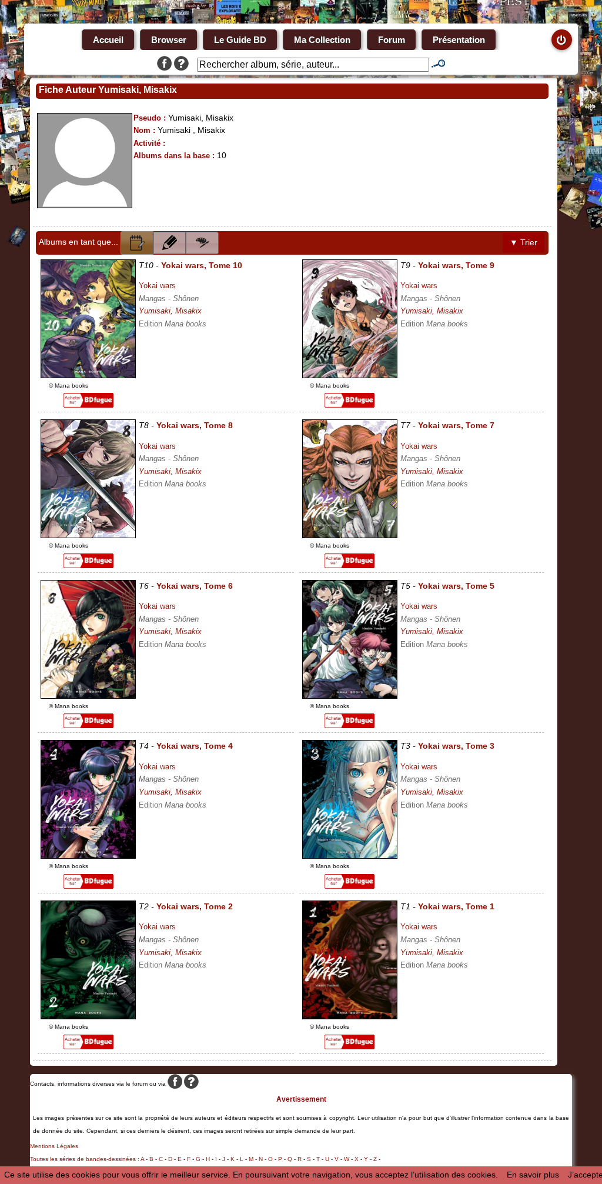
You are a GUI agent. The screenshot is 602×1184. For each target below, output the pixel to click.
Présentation (459, 40)
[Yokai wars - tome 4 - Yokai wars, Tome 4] (88, 856)
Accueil (108, 40)
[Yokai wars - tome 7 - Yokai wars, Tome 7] (349, 535)
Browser (168, 40)
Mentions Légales (54, 1146)
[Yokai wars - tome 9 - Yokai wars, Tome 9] (349, 375)
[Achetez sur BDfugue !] (88, 404)
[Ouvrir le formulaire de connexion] (561, 39)
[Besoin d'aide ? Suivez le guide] (181, 64)
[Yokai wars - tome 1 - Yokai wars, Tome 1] (349, 1016)
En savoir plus (533, 1174)
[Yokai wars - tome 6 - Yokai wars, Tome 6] (88, 696)
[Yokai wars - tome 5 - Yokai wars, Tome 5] (349, 696)
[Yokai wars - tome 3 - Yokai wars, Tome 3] (349, 856)
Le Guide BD (240, 40)
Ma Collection (322, 40)
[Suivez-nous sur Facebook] (164, 64)
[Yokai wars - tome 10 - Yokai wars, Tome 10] (88, 375)
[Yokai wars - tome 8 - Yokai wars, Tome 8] (88, 535)
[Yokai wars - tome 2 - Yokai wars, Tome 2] (88, 1016)
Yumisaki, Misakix (170, 310)
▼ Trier (523, 242)
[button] (137, 242)
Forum (391, 40)
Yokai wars (157, 285)
